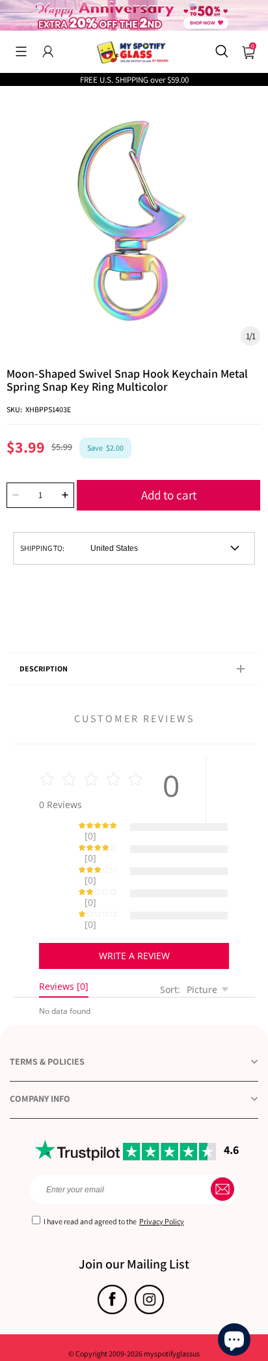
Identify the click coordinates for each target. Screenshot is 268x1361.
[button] (21, 51)
